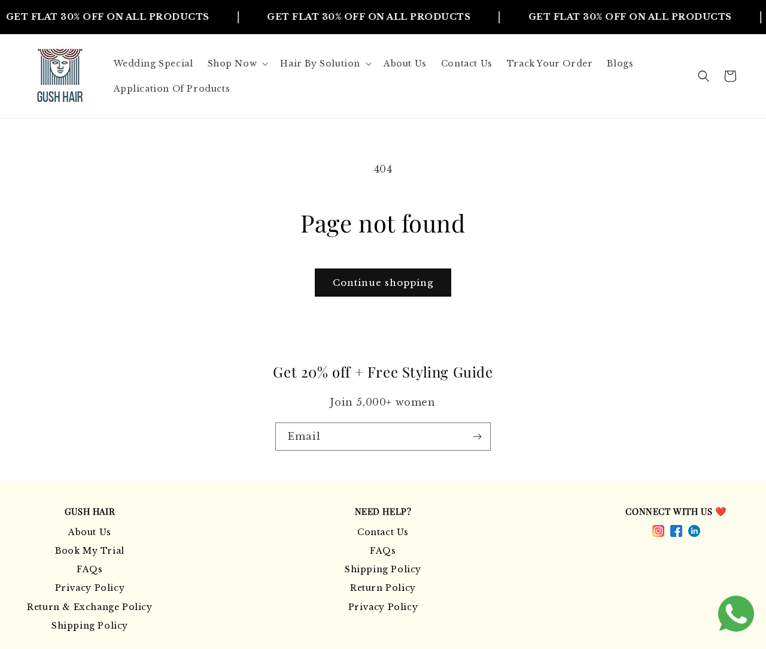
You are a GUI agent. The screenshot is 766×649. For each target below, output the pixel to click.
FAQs (89, 569)
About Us (89, 532)
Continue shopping (383, 282)
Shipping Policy (89, 625)
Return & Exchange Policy (89, 607)
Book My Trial (89, 550)
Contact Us (383, 532)
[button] (236, 63)
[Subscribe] (477, 436)
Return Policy (383, 587)
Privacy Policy (89, 587)
